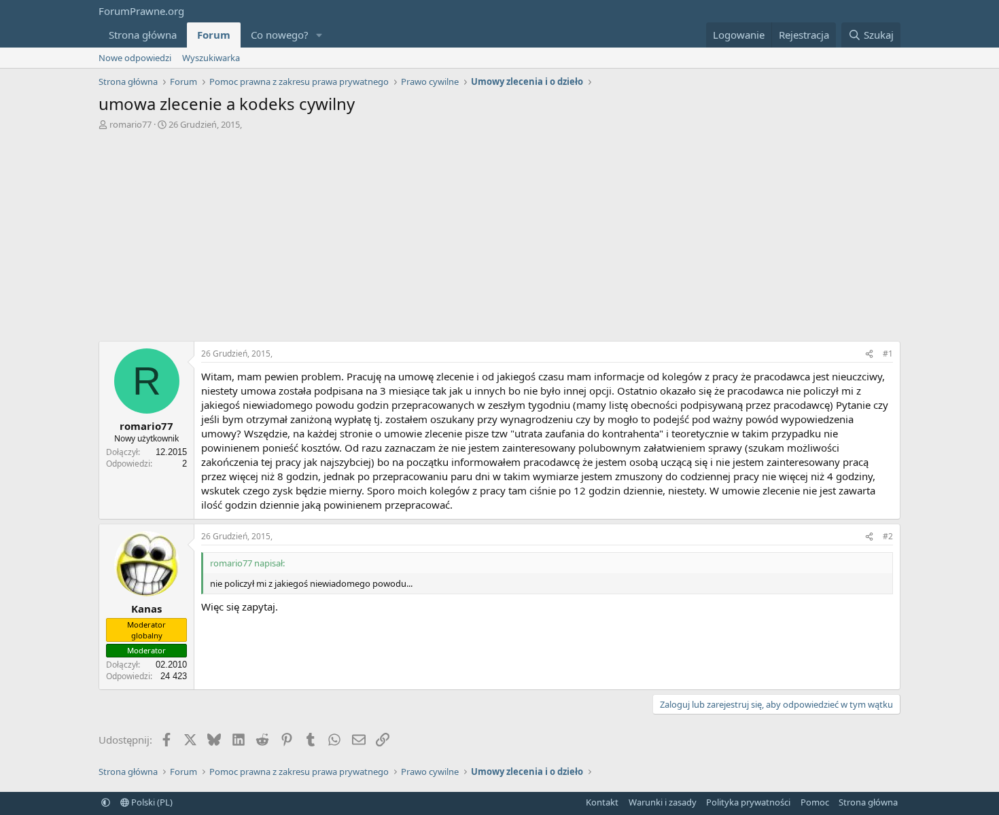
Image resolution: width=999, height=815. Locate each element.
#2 (888, 536)
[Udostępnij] (869, 354)
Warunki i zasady (663, 802)
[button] (319, 35)
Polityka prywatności (748, 802)
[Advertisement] (499, 239)
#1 (888, 353)
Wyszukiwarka (211, 58)
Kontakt (602, 802)
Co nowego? (280, 34)
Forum (213, 34)
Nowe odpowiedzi (135, 58)
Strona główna (143, 34)
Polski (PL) (151, 802)
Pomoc (815, 802)
